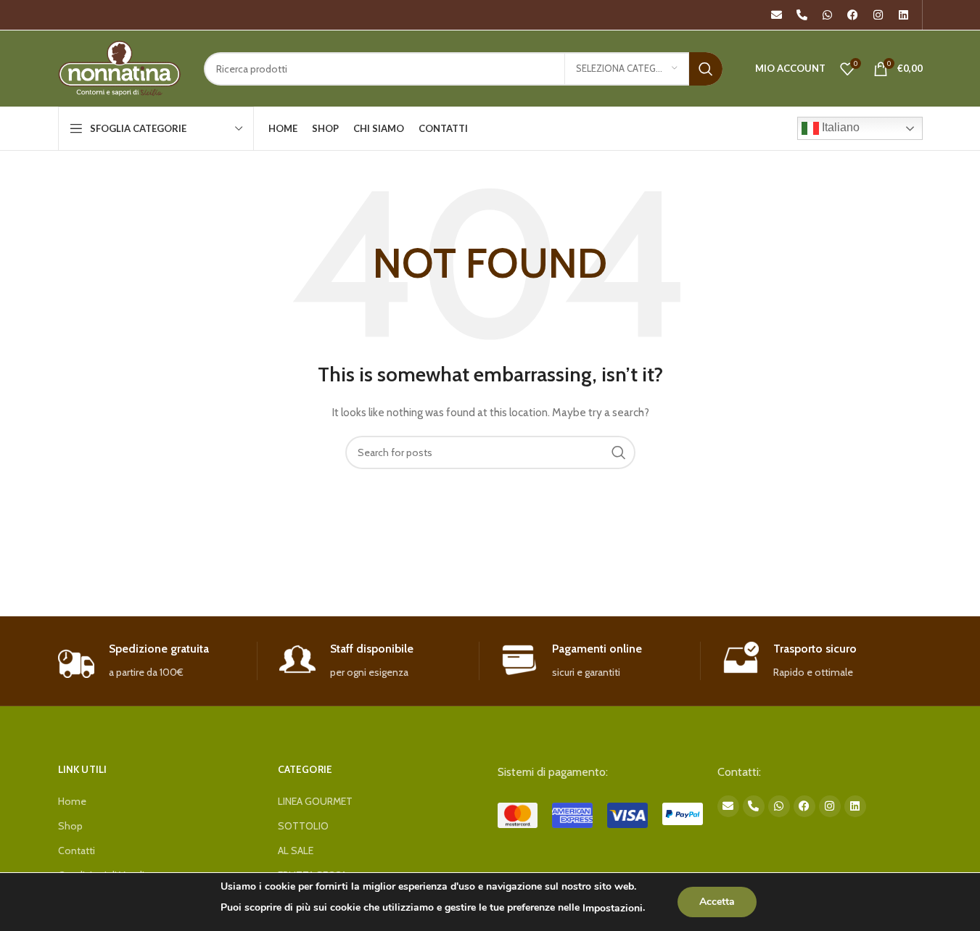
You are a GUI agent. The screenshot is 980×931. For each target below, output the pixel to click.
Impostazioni (612, 908)
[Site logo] (120, 67)
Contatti (76, 850)
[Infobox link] (158, 661)
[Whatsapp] (828, 15)
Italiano (839, 127)
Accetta (717, 902)
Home (72, 801)
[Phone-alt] (802, 15)
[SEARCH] (705, 69)
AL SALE (295, 850)
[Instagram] (878, 15)
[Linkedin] (904, 15)
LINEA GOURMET (315, 801)
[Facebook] (853, 15)
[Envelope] (777, 15)
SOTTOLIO (303, 825)
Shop (70, 825)
